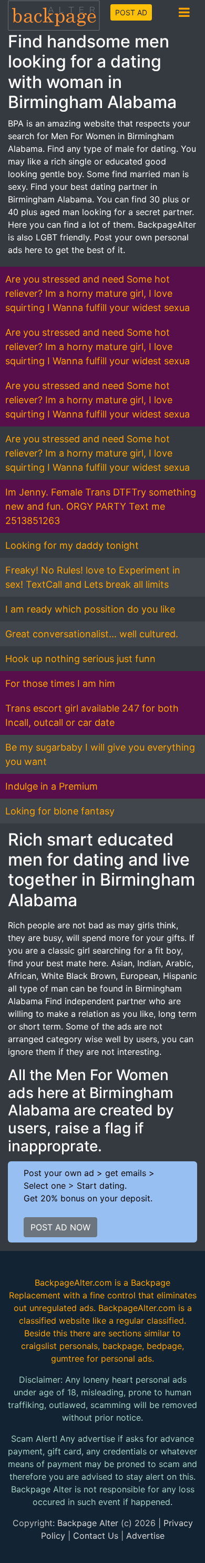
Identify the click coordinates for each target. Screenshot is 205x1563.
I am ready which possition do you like (90, 609)
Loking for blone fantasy (60, 811)
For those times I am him (60, 683)
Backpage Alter (87, 1523)
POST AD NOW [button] (60, 1227)
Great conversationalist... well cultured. (91, 633)
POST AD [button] (131, 12)
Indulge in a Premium (51, 786)
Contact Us (95, 1535)
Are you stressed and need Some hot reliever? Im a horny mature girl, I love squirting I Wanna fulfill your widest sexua (97, 293)
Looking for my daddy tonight (72, 545)
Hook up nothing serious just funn (80, 658)
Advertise (145, 1535)
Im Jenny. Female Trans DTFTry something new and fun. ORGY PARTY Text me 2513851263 (100, 506)
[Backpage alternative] (54, 15)
